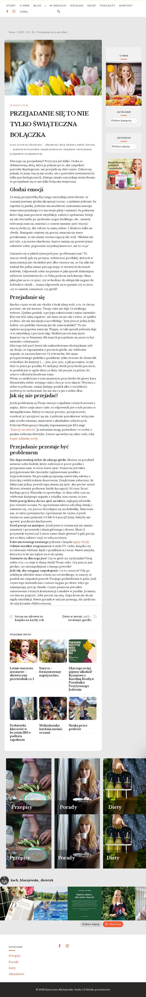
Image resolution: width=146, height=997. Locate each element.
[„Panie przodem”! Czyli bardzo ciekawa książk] (118, 903)
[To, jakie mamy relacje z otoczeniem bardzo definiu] (84, 903)
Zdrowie (90, 144)
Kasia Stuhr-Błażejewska (26, 145)
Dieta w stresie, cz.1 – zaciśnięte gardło (76, 618)
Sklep (91, 5)
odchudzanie (84, 149)
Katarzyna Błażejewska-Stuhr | (64, 989)
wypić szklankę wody (24, 438)
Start (11, 5)
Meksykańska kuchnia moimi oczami (50, 729)
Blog (37, 5)
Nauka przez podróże (78, 727)
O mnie (25, 5)
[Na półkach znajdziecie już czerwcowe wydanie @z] (17, 903)
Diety (12, 968)
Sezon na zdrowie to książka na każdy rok (29, 618)
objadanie (69, 149)
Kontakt (126, 5)
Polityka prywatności (97, 989)
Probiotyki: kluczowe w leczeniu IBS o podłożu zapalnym (20, 732)
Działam (76, 5)
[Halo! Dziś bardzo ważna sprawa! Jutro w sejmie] (51, 903)
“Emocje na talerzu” (22, 429)
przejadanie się (33, 153)
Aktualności (52, 144)
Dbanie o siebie (75, 144)
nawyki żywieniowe (51, 149)
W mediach (58, 5)
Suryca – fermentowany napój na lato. (50, 671)
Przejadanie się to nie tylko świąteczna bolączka (49, 124)
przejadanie (17, 153)
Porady (14, 962)
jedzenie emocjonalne (26, 149)
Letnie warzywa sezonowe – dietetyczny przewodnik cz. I (22, 673)
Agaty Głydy (81, 542)
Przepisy (14, 955)
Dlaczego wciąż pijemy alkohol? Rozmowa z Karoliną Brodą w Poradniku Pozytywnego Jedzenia (81, 678)
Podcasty (107, 5)
